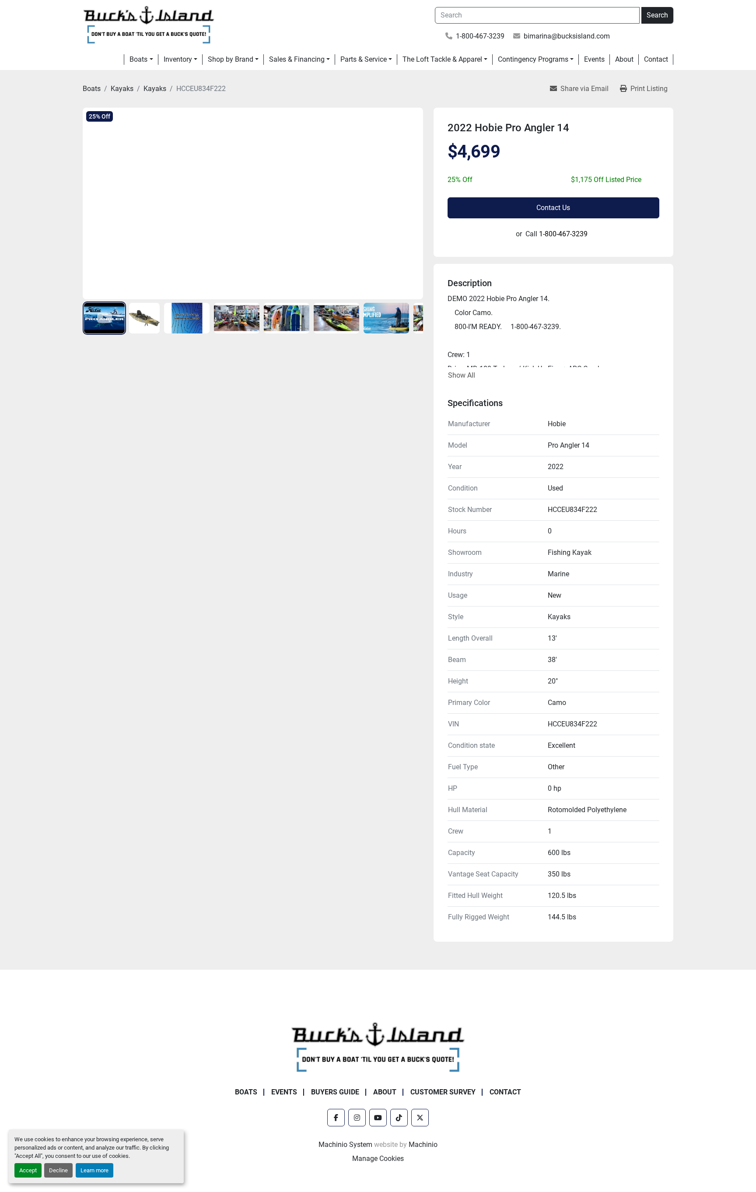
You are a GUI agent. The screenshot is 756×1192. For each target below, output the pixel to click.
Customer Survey (443, 1092)
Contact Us (553, 207)
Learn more (94, 1170)
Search (657, 15)
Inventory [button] (178, 59)
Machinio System (345, 1144)
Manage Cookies (378, 1158)
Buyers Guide (335, 1092)
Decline (58, 1170)
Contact (656, 59)
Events (594, 59)
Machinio (423, 1144)
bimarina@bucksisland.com (567, 36)
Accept (28, 1170)
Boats (138, 59)
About (624, 59)
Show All (461, 375)
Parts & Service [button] (363, 59)
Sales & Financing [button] (297, 59)
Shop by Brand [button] (230, 59)
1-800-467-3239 (480, 36)
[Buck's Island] (378, 1046)
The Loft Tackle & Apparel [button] (442, 59)
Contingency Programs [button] (533, 59)
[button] (141, 59)
